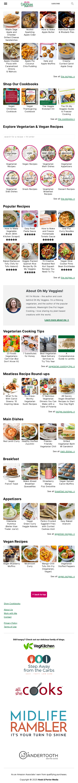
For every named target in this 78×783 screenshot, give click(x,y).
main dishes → (67, 451)
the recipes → (68, 76)
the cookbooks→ (66, 119)
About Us (8, 609)
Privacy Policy (10, 623)
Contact (7, 617)
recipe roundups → (65, 411)
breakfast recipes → (65, 491)
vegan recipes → (66, 576)
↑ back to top (39, 594)
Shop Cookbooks (12, 603)
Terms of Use (10, 627)
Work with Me (10, 613)
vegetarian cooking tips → (62, 366)
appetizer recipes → (65, 534)
